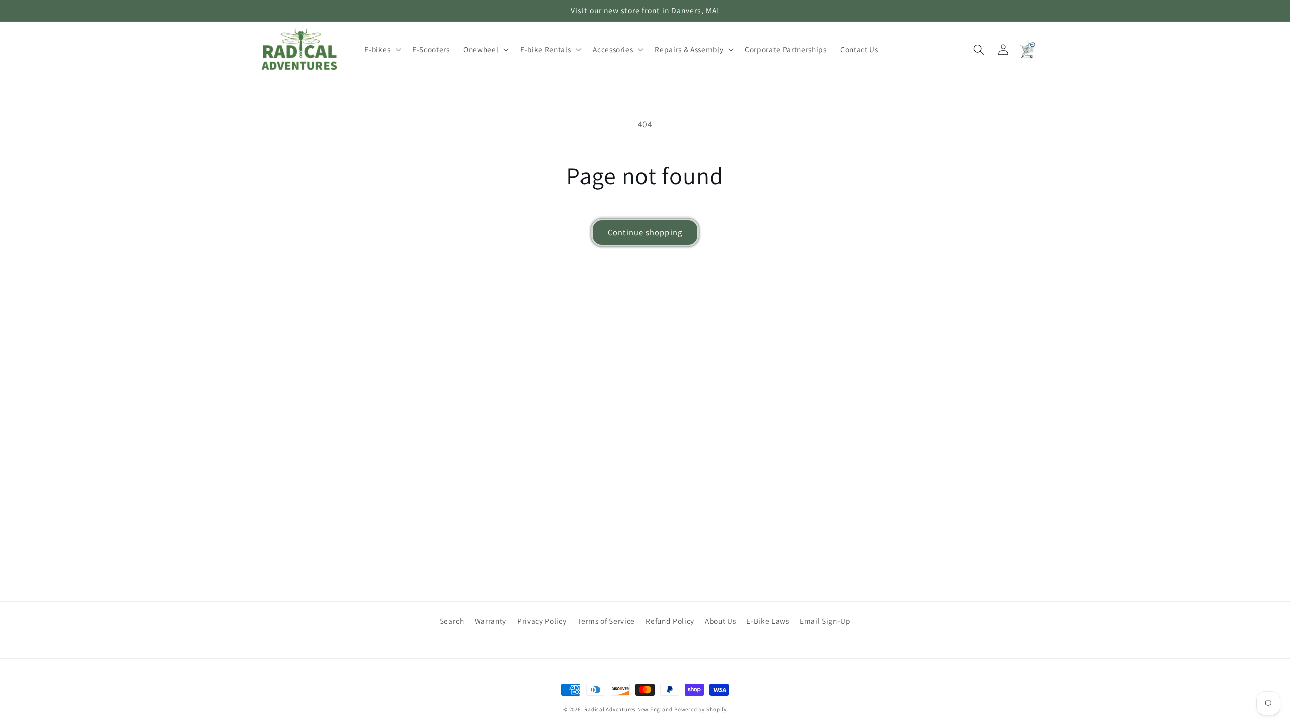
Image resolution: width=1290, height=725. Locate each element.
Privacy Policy (541, 621)
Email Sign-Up (825, 621)
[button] (382, 49)
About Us (720, 621)
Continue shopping (645, 232)
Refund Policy (670, 621)
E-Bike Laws (767, 621)
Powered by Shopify (700, 709)
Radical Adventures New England (628, 709)
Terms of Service (606, 621)
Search (452, 621)
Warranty (490, 621)
